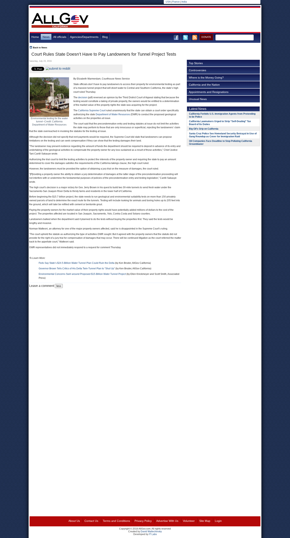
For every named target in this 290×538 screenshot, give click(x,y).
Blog (105, 36)
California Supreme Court (92, 110)
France (176, 1)
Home (35, 36)
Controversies (197, 70)
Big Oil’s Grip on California (203, 128)
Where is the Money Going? (206, 77)
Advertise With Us (167, 520)
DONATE (206, 37)
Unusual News (198, 99)
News (46, 36)
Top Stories (196, 63)
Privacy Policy (143, 520)
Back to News (40, 47)
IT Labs (153, 534)
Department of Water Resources (113, 114)
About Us (74, 520)
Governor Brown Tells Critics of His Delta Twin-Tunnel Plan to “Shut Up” (77, 268)
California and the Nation (204, 84)
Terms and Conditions (116, 520)
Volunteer (189, 520)
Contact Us (91, 520)
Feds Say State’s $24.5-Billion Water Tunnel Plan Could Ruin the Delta (76, 263)
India (184, 1)
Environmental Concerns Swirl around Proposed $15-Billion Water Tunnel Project (82, 274)
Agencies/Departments (84, 36)
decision (82, 97)
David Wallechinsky (151, 531)
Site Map (204, 520)
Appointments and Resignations (208, 92)
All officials (59, 36)
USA (168, 1)
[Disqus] (105, 337)
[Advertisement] (188, 20)
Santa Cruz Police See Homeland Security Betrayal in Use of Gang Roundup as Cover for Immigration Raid (223, 135)
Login (218, 520)
